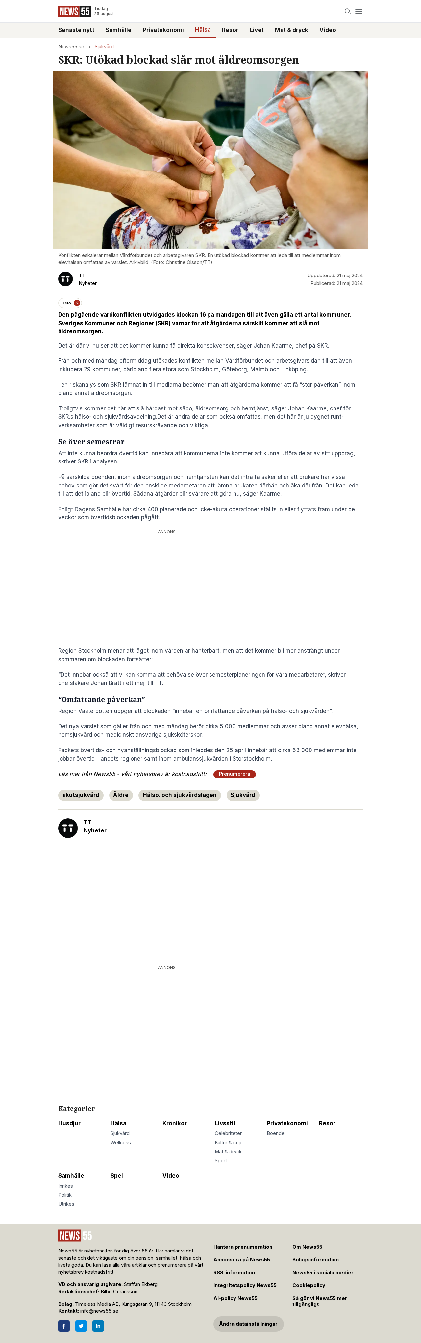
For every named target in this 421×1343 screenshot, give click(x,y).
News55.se (71, 47)
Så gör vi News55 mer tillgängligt (319, 1301)
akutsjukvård (80, 795)
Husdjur (69, 1123)
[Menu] (359, 11)
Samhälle (119, 30)
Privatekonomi (163, 30)
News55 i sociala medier (323, 1273)
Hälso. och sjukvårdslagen (180, 795)
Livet (257, 30)
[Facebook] (64, 1326)
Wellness (121, 1143)
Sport (221, 1161)
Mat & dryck (291, 30)
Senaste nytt (76, 30)
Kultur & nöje (229, 1143)
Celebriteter (228, 1133)
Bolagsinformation (315, 1260)
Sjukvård (104, 47)
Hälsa (203, 29)
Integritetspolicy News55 (245, 1285)
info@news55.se (99, 1311)
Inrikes (65, 1186)
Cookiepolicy (308, 1285)
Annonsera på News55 (241, 1260)
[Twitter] (81, 1326)
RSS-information (234, 1273)
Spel (117, 1175)
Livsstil (225, 1123)
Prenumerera (234, 774)
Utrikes (66, 1204)
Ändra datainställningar (248, 1324)
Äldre (121, 795)
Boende (276, 1133)
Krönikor (174, 1123)
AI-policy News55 (235, 1298)
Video (327, 30)
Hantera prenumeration (242, 1247)
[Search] (348, 11)
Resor (230, 30)
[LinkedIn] (98, 1326)
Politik (65, 1195)
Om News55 (307, 1247)
